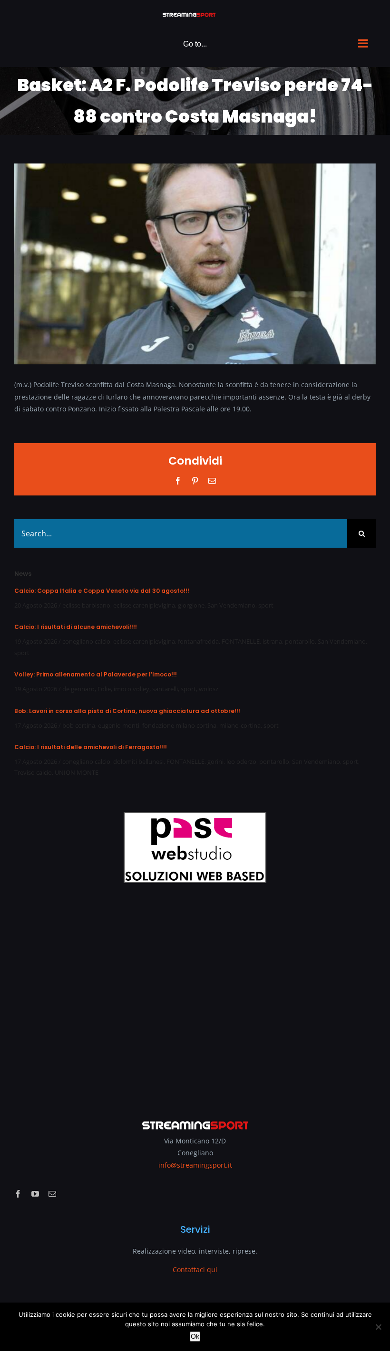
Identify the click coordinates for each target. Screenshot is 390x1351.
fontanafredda (198, 641)
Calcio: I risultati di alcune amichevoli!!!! (75, 627)
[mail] (52, 1194)
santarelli (165, 689)
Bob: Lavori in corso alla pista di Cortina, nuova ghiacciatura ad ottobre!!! (127, 711)
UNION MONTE (76, 772)
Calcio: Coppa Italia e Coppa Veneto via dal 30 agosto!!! (101, 591)
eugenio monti (118, 725)
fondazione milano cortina (179, 725)
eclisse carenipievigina (144, 605)
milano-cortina (240, 725)
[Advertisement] (195, 994)
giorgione (191, 605)
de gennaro (78, 689)
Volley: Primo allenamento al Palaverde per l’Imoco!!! (95, 674)
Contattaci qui (195, 1269)
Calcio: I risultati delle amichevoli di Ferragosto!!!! (90, 747)
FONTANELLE (241, 641)
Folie (104, 689)
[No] (378, 1327)
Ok (195, 1336)
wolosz (208, 689)
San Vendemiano (231, 605)
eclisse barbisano (86, 605)
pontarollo (300, 641)
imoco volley (131, 689)
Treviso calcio (33, 772)
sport (265, 605)
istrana (272, 641)
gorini (215, 761)
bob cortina (78, 725)
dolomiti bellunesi (138, 761)
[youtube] (35, 1194)
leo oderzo (241, 761)
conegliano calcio (86, 641)
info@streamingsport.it (195, 1165)
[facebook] (18, 1194)
